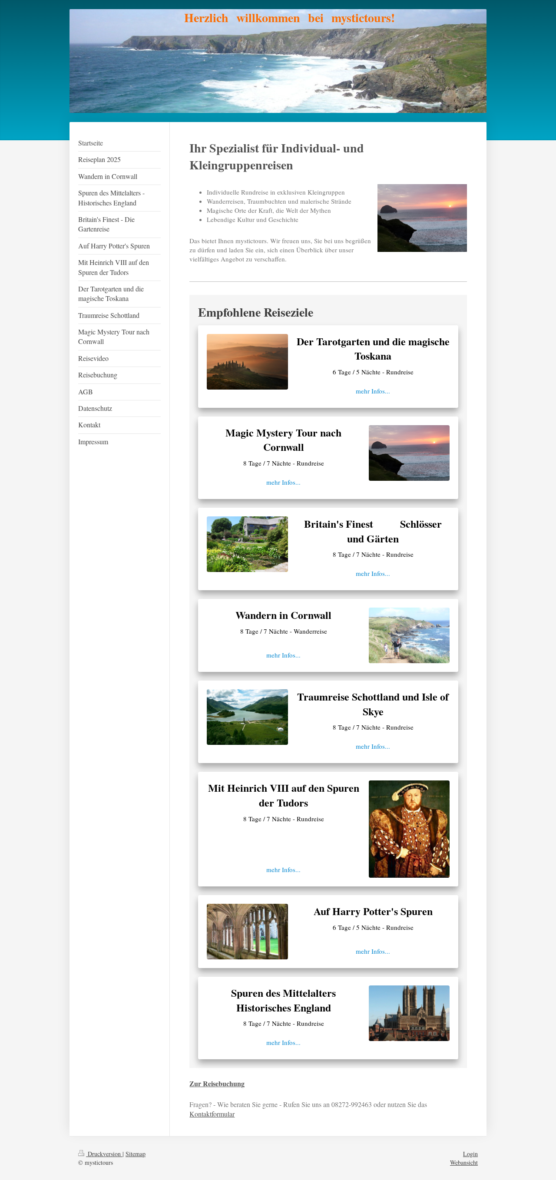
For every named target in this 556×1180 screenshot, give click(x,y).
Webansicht (464, 1162)
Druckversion (104, 1154)
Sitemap (136, 1154)
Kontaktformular (212, 1113)
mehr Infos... (373, 391)
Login (470, 1154)
